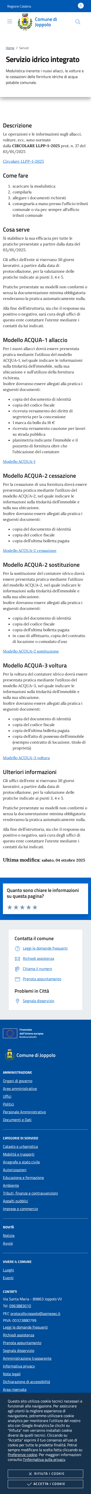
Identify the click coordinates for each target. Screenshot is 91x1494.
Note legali (12, 1374)
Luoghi (8, 1270)
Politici (8, 1104)
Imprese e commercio (20, 1209)
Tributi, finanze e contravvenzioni (30, 1193)
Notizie (9, 1235)
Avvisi (8, 1243)
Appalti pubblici (15, 1201)
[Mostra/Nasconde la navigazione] (10, 21)
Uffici (7, 1096)
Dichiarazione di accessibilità (26, 1382)
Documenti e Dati (17, 1120)
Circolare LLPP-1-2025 (23, 161)
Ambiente (11, 1185)
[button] (19, 6)
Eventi (8, 1278)
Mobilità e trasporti (18, 1154)
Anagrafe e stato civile (21, 1162)
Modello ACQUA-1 (19, 461)
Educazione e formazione (23, 1177)
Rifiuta (49, 1473)
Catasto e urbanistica (20, 1146)
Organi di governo (17, 1081)
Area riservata (14, 1389)
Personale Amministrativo (24, 1112)
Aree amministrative (20, 1088)
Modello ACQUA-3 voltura (26, 757)
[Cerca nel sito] (78, 22)
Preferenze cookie (22, 1455)
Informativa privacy (19, 1366)
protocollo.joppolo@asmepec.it (35, 1313)
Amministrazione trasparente (27, 1358)
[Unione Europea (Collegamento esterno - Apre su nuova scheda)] (45, 1034)
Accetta (49, 1483)
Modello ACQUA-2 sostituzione (31, 651)
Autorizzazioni (14, 1170)
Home (10, 47)
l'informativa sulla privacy (44, 1459)
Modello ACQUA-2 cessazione (30, 550)
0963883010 (20, 1306)
